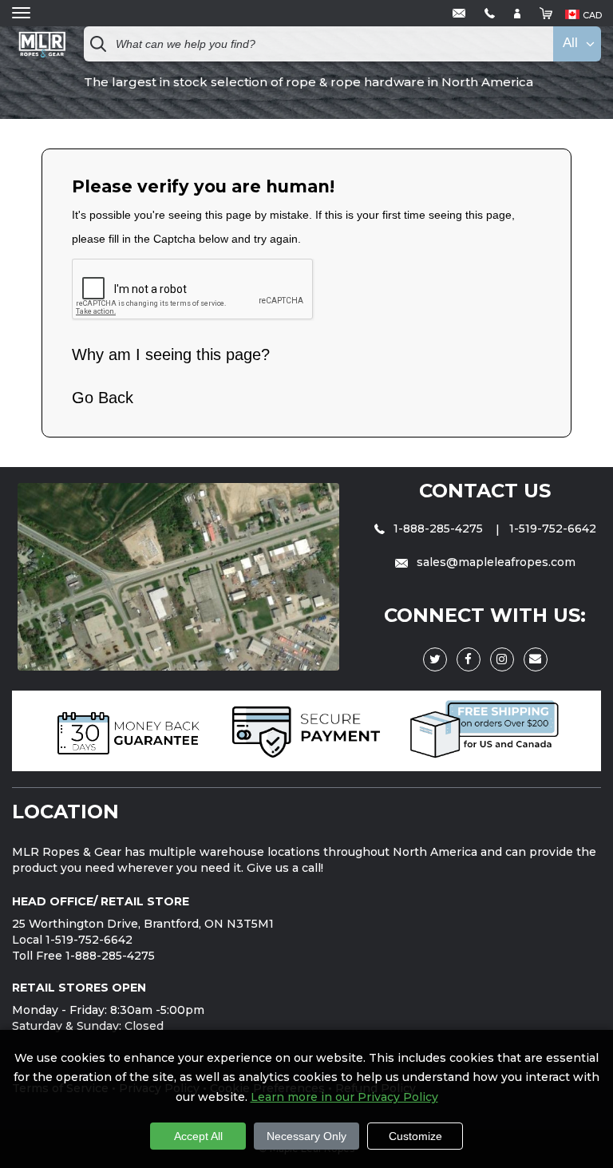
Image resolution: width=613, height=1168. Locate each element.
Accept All (198, 1136)
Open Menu (21, 13)
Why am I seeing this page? (171, 354)
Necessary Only (306, 1136)
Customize (415, 1136)
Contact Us (485, 490)
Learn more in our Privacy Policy (344, 1097)
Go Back (102, 397)
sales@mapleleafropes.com (494, 562)
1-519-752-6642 (552, 528)
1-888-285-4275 (438, 528)
